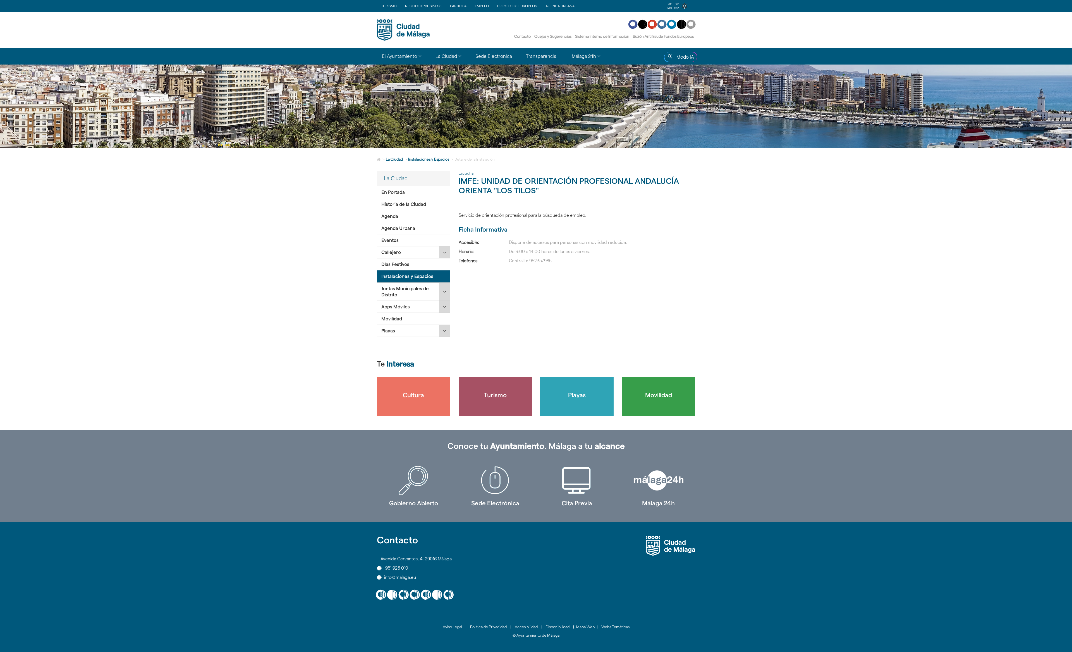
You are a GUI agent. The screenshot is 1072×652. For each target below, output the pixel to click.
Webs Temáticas (615, 627)
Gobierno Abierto (413, 503)
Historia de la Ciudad (403, 204)
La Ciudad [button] (452, 58)
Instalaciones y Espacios (428, 159)
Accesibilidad (526, 627)
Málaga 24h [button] (589, 58)
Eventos (390, 240)
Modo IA (684, 58)
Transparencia (541, 56)
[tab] (413, 192)
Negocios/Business (423, 6)
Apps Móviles (395, 306)
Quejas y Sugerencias (552, 36)
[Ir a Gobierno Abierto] (413, 480)
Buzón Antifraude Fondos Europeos (663, 36)
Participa (458, 6)
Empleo (482, 6)
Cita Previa (577, 503)
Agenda (389, 216)
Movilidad (391, 318)
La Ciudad (394, 159)
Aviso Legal (452, 627)
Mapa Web (585, 627)
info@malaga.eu (400, 577)
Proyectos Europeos (517, 6)
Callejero (391, 252)
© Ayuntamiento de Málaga (536, 635)
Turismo (389, 6)
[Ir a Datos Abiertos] (577, 480)
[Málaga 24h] (658, 480)
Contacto (522, 36)
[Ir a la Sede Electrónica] (495, 480)
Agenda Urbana (560, 6)
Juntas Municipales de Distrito (405, 291)
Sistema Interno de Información (602, 36)
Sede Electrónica (493, 56)
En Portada (393, 192)
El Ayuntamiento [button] (405, 58)
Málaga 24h (658, 503)
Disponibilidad (558, 627)
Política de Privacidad (488, 627)
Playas (388, 330)
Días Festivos (395, 264)
